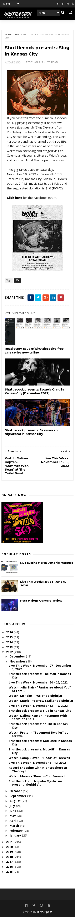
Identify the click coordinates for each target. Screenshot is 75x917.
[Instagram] (68, 4)
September (18, 796)
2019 (10, 852)
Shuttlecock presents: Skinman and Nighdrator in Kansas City (32, 432)
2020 (10, 847)
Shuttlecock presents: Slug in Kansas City (40, 711)
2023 (10, 647)
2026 (10, 632)
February (17, 831)
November (18, 661)
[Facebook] (57, 4)
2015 (10, 872)
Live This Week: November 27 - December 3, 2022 (40, 667)
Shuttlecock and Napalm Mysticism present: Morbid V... (35, 783)
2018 (10, 857)
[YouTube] (49, 905)
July (13, 806)
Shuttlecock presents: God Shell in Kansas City (40, 742)
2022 (10, 652)
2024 (10, 642)
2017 (10, 862)
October (16, 791)
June (13, 811)
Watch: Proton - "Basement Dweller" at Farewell (38, 734)
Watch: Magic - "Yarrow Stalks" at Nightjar (41, 701)
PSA (17, 34)
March (15, 826)
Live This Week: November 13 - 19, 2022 (38, 706)
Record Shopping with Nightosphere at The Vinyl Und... (38, 769)
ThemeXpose (44, 912)
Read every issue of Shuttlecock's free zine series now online (34, 350)
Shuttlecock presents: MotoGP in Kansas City (39, 751)
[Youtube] (73, 4)
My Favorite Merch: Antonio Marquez (46, 562)
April (13, 821)
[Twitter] (62, 4)
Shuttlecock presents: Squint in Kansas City (38, 725)
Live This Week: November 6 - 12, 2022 (37, 763)
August (15, 801)
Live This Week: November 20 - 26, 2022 (38, 682)
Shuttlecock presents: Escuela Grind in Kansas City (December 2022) (34, 391)
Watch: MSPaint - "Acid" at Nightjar (35, 696)
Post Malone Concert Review (41, 600)
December (18, 656)
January (16, 835)
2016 (10, 867)
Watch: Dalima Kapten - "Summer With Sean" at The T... (38, 717)
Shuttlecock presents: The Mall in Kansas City (40, 675)
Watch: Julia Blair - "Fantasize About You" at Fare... (40, 689)
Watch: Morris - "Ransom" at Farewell (37, 776)
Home (8, 34)
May (13, 816)
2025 (10, 637)
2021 (10, 842)
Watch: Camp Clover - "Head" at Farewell (39, 758)
